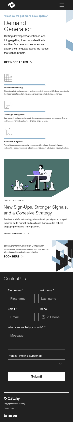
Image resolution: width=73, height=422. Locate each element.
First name (15, 290)
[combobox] (36, 364)
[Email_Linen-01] (15, 416)
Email (12, 308)
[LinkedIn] (5, 416)
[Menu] (62, 5)
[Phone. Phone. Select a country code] (45, 317)
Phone (43, 308)
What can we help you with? (26, 327)
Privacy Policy (9, 408)
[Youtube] (10, 416)
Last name (46, 290)
